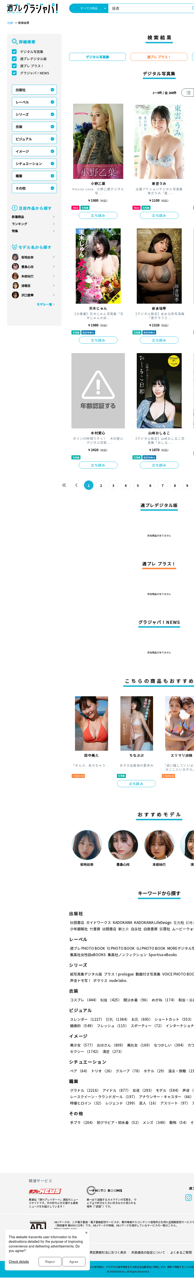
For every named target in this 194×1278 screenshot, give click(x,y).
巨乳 (117, 1019)
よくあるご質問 (181, 1252)
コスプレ (84, 999)
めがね (164, 999)
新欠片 (123, 928)
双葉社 (164, 928)
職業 (19, 175)
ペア (79, 1070)
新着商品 (18, 216)
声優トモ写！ (80, 980)
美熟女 (139, 1045)
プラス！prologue (119, 974)
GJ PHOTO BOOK (151, 948)
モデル (168, 1090)
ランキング (19, 224)
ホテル (155, 1070)
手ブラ (82, 1122)
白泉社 (136, 928)
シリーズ (22, 114)
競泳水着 (136, 999)
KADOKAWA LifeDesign (153, 922)
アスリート (175, 1102)
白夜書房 (150, 928)
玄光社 (178, 922)
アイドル (116, 1090)
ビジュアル (24, 139)
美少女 (82, 1045)
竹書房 (95, 928)
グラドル (85, 1090)
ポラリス (100, 980)
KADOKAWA (122, 922)
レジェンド (121, 1102)
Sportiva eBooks (163, 954)
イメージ (22, 151)
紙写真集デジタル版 (86, 974)
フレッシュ (113, 1025)
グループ (129, 1070)
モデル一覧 (44, 304)
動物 (179, 1122)
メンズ (155, 1122)
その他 (21, 188)
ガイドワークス (98, 922)
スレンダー (87, 1019)
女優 (143, 1090)
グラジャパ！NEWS (34, 73)
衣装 (19, 126)
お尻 (142, 1019)
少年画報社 (79, 928)
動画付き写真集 (148, 974)
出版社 (21, 89)
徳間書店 (109, 928)
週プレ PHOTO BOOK (87, 948)
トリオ (102, 1070)
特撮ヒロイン (86, 1102)
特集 (15, 231)
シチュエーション (29, 163)
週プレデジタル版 (33, 58)
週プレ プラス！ (32, 65)
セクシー (85, 1051)
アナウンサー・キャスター (166, 1096)
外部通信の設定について (148, 1252)
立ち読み (98, 215)
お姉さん (111, 1045)
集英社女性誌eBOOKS (88, 954)
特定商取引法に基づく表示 (107, 1252)
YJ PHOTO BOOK (121, 948)
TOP (10, 23)
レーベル (22, 102)
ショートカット (174, 1019)
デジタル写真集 (31, 51)
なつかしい (170, 1045)
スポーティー (147, 1025)
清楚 (113, 1051)
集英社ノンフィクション (127, 954)
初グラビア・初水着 (119, 1122)
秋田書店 (77, 922)
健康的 (82, 1025)
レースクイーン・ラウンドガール (103, 1096)
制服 (111, 999)
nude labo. (118, 980)
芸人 (148, 1102)
